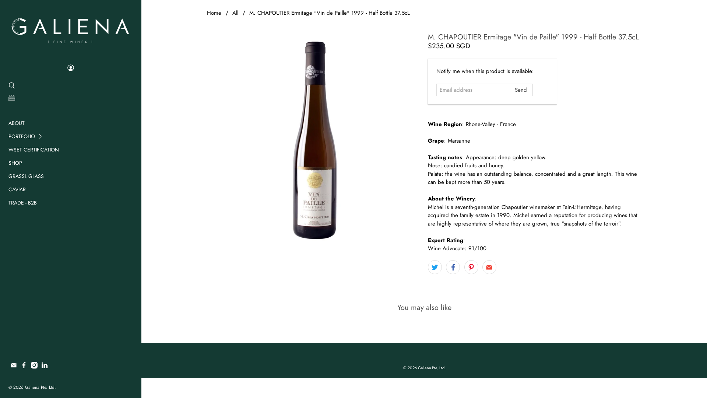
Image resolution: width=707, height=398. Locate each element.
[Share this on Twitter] (435, 267)
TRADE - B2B (22, 202)
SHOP (15, 163)
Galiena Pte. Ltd (39, 387)
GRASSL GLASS (26, 176)
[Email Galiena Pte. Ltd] (13, 366)
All (235, 13)
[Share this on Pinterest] (471, 267)
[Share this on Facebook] (453, 267)
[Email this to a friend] (489, 267)
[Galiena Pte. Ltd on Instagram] (34, 366)
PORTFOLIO (21, 136)
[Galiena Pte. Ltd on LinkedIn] (44, 366)
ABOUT (16, 123)
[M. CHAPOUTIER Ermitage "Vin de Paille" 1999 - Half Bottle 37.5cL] (314, 140)
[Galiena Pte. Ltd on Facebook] (24, 366)
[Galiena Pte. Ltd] (70, 29)
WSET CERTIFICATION (33, 149)
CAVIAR (17, 189)
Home (214, 13)
